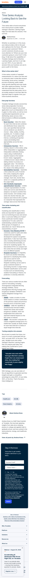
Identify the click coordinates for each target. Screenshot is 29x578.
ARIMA (6, 297)
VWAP (6, 319)
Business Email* (10, 462)
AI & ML (16, 399)
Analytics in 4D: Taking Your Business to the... (14, 516)
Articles (18, 404)
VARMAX (7, 305)
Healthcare (6, 399)
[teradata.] (5, 2)
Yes (8, 472)
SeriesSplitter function (11, 170)
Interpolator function (11, 146)
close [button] (26, 6)
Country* (8, 465)
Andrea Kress (11, 37)
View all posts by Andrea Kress (12, 437)
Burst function (9, 122)
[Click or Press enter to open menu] (25, 2)
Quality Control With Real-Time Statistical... (14, 518)
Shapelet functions (10, 253)
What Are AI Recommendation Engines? (14, 520)
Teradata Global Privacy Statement (13, 497)
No (13, 472)
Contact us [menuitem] (18, 2)
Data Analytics (7, 404)
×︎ (22, 548)
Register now (10, 571)
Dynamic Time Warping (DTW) (14, 231)
